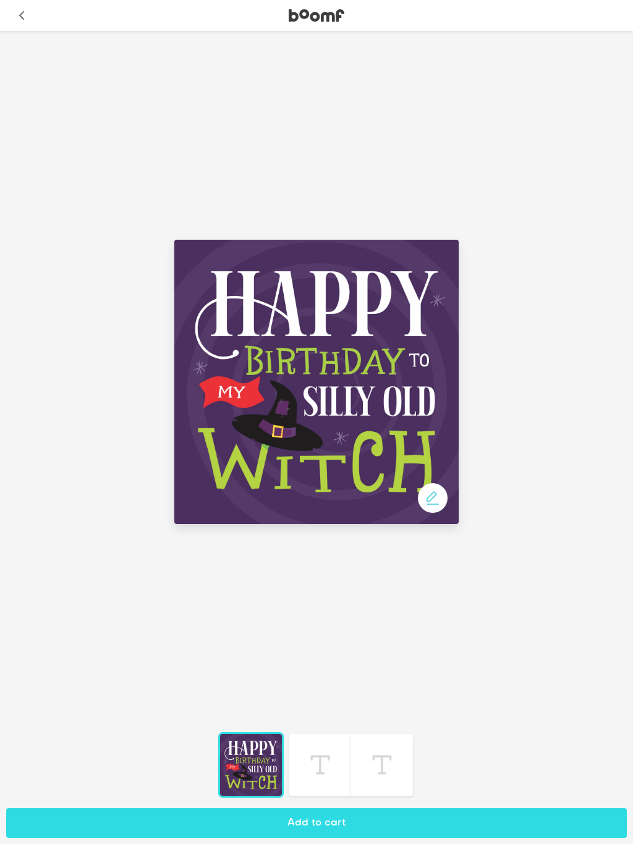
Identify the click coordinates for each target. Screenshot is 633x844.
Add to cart (316, 823)
